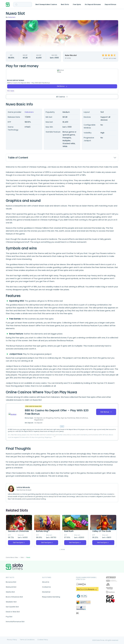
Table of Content (18, 157)
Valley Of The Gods (101, 531)
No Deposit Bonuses (93, 4)
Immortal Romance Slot (15, 621)
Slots (22, 557)
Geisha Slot (10, 592)
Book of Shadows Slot (14, 597)
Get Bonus (61, 86)
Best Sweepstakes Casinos (46, 4)
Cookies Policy (42, 640)
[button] (60, 549)
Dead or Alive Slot (13, 612)
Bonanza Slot (11, 582)
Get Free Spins (18, 542)
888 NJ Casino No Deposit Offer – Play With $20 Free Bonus (28, 83)
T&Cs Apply (10, 91)
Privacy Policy (12, 640)
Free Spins (77, 4)
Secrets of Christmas (18, 531)
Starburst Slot (11, 587)
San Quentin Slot (12, 607)
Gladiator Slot (11, 602)
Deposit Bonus (110, 4)
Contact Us (46, 587)
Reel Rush (69, 531)
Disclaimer (46, 592)
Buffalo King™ (42, 531)
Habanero (11, 17)
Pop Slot (9, 617)
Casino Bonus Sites (12, 557)
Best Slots (65, 4)
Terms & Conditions (27, 640)
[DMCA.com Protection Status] (81, 584)
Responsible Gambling (51, 597)
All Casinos (60, 97)
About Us (45, 582)
